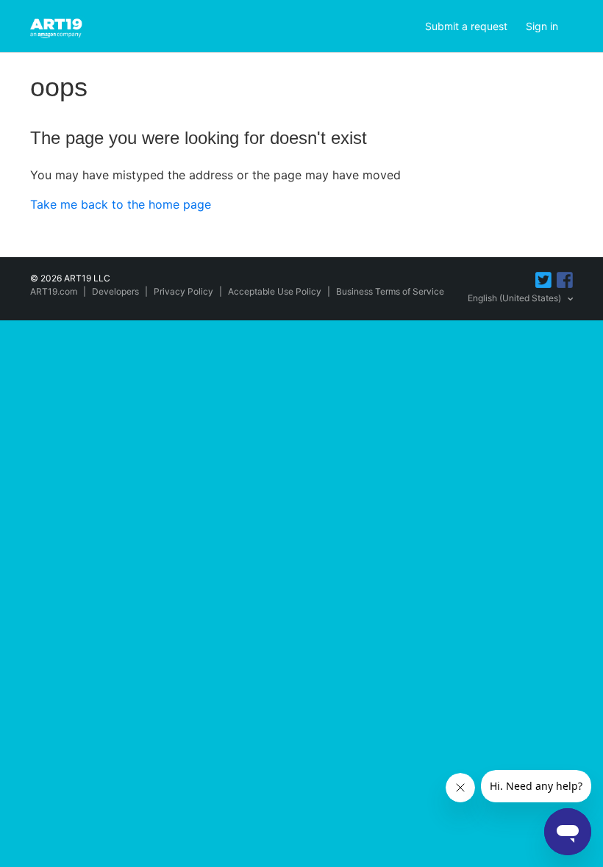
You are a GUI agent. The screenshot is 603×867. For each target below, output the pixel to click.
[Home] (58, 25)
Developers (115, 291)
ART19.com (53, 291)
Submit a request (466, 26)
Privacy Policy (183, 291)
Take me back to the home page (120, 204)
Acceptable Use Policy (274, 291)
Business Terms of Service (390, 291)
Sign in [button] (542, 26)
